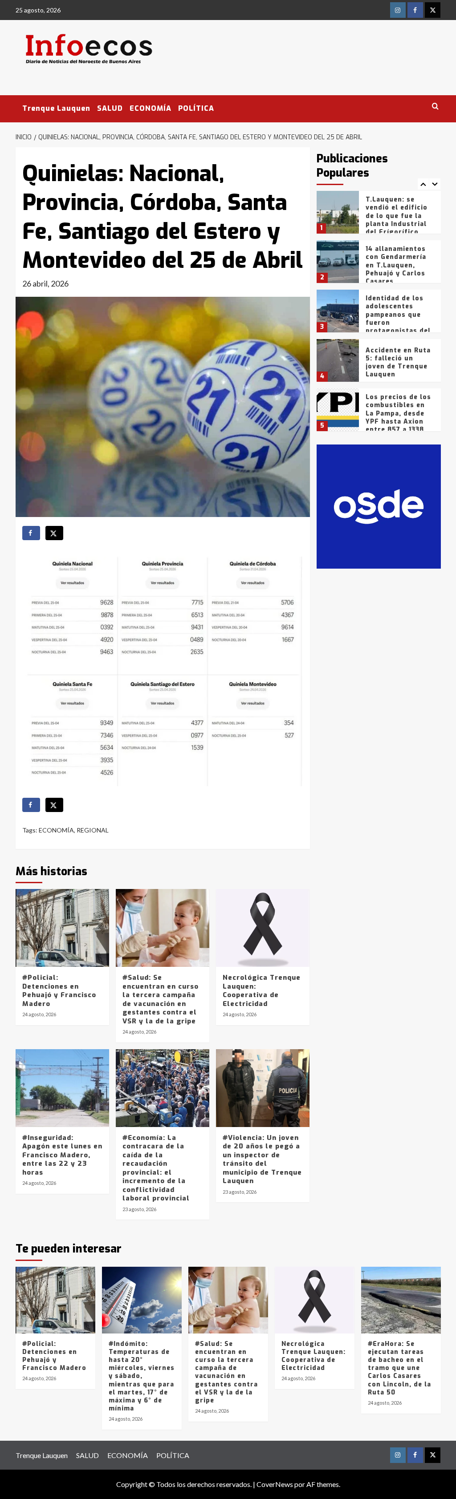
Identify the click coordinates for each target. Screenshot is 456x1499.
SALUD (110, 108)
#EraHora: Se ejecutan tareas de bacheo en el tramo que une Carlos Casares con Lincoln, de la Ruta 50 (399, 1368)
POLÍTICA (196, 108)
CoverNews (274, 1484)
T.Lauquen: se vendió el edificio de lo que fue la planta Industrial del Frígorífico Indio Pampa (397, 219)
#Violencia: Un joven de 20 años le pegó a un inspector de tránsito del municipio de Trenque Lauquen (262, 1159)
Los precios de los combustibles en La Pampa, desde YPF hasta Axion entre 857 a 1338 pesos (398, 417)
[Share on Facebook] (31, 533)
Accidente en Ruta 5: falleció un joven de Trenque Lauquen (398, 362)
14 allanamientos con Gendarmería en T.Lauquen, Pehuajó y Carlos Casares (396, 265)
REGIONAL (93, 830)
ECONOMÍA (150, 108)
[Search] (435, 106)
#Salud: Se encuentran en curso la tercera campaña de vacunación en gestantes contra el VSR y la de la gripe (160, 999)
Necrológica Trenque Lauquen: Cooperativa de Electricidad (262, 990)
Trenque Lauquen (56, 108)
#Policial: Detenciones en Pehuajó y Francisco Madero (59, 990)
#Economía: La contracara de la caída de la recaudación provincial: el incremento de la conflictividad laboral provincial (156, 1168)
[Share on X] (54, 533)
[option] (379, 215)
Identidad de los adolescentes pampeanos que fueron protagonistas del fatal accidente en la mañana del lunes (398, 326)
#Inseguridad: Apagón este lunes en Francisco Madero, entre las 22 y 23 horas (62, 1155)
